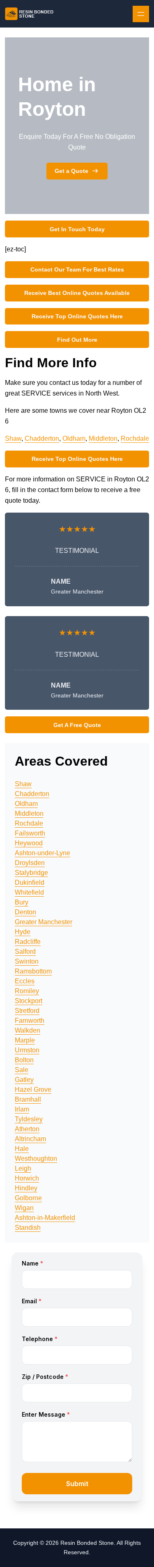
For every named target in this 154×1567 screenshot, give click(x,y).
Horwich (27, 1178)
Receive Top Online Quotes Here (77, 316)
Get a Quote (71, 171)
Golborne (28, 1197)
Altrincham (30, 1138)
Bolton (24, 1059)
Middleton (103, 438)
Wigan (24, 1207)
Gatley (24, 1079)
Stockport (28, 1000)
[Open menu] (141, 14)
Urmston (27, 1050)
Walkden (27, 1030)
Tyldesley (29, 1119)
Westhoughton (36, 1158)
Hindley (26, 1188)
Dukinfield (29, 882)
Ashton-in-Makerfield (45, 1217)
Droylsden (30, 862)
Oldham (73, 438)
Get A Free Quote (77, 725)
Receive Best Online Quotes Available (77, 293)
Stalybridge (31, 872)
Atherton (27, 1128)
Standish (28, 1227)
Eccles (24, 981)
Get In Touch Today (77, 229)
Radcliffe (28, 941)
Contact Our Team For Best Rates (77, 269)
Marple (25, 1040)
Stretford (27, 1010)
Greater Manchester (43, 921)
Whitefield (29, 892)
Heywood (29, 843)
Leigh (23, 1168)
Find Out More (77, 339)
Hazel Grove (33, 1089)
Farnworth (29, 1020)
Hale (22, 1148)
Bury (21, 902)
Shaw (13, 438)
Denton (25, 912)
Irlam (22, 1109)
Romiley (27, 990)
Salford (25, 951)
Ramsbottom (33, 971)
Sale (21, 1069)
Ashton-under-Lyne (42, 852)
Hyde (22, 931)
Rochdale (135, 438)
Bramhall (28, 1099)
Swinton (27, 961)
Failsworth (30, 833)
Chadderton (42, 438)
